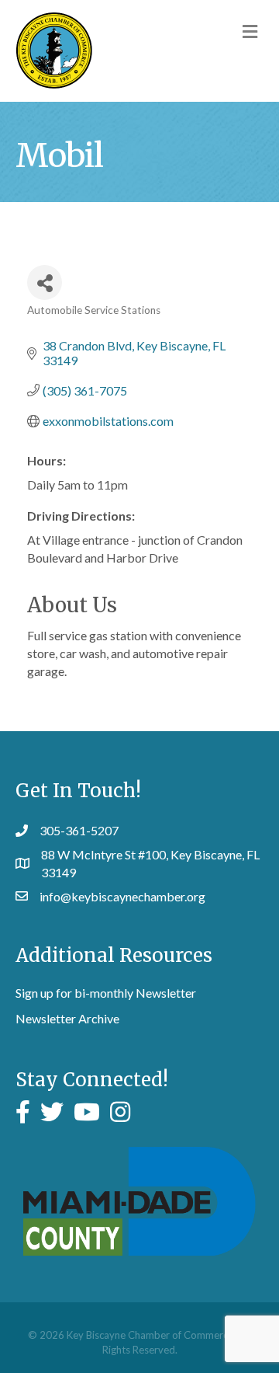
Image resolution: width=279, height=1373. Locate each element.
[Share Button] (44, 282)
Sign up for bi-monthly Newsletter (106, 992)
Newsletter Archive (67, 1018)
